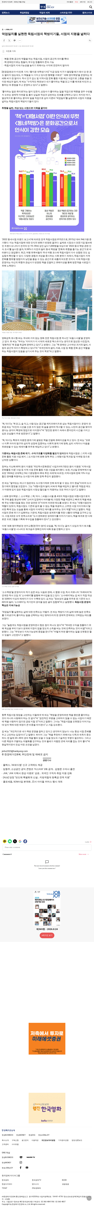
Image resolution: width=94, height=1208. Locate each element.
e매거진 (83, 2)
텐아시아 (35, 1184)
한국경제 (5, 1180)
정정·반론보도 (77, 1140)
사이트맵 (15, 1144)
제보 (76, 2)
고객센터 (5, 1144)
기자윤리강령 (63, 1140)
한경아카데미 (7, 1184)
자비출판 (70, 2)
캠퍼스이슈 (87, 13)
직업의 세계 (44, 13)
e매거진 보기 (47, 935)
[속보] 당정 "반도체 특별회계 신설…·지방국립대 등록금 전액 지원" (36, 777)
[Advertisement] (47, 982)
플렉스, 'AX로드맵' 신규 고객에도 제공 (22, 765)
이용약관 (35, 1140)
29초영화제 (36, 1188)
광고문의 (25, 1140)
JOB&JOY (9, 29)
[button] (90, 2)
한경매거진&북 (7, 2)
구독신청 (15, 1140)
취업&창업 (24, 13)
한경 (7, 1135)
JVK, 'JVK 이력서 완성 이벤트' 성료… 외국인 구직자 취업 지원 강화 (37, 773)
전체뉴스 (6, 13)
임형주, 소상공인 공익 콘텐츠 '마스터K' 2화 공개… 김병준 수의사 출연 (39, 769)
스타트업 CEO (66, 13)
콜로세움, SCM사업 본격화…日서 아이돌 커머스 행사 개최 (32, 781)
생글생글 (65, 1184)
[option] (47, 20)
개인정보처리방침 (48, 1140)
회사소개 (5, 1140)
